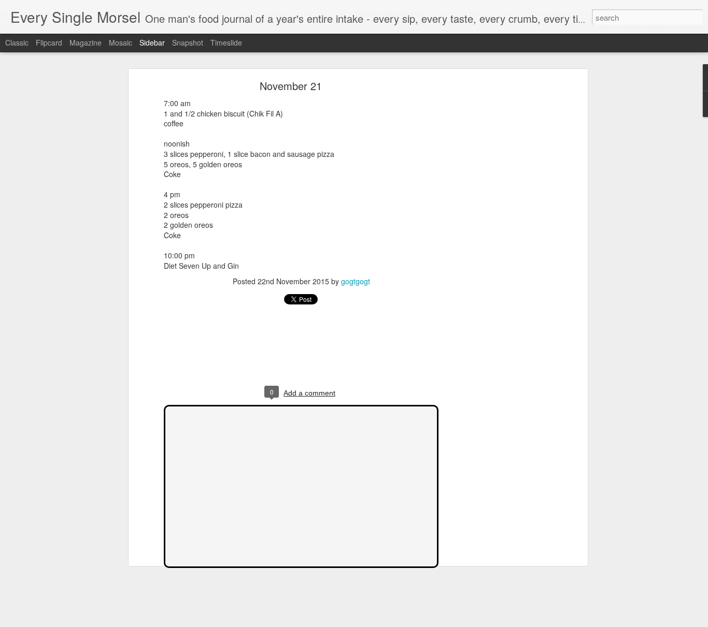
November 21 (291, 85)
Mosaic (120, 42)
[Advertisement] (495, 246)
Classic (17, 42)
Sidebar (152, 42)
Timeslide (226, 42)
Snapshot (187, 42)
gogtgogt (355, 281)
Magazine (85, 42)
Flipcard (49, 42)
